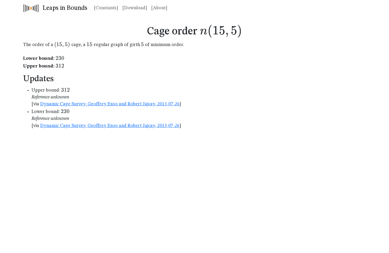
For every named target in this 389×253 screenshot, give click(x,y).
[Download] (134, 8)
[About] (159, 8)
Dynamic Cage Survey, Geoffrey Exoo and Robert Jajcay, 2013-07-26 (109, 104)
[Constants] (106, 8)
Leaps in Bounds (64, 8)
